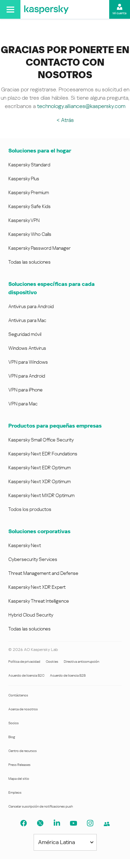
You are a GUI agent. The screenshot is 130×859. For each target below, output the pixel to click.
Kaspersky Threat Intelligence (38, 601)
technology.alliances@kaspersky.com (81, 106)
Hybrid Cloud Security (30, 615)
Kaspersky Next (24, 545)
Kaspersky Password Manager (39, 248)
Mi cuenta (120, 13)
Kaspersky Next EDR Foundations (42, 453)
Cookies (52, 661)
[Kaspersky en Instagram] (90, 823)
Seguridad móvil (24, 334)
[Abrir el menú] (10, 9)
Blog (11, 737)
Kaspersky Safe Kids (29, 206)
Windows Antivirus (27, 348)
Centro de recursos (22, 751)
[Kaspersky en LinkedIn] (57, 823)
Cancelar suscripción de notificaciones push (40, 806)
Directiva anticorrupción (81, 661)
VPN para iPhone (25, 390)
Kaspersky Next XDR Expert (37, 587)
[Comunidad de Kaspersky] (107, 824)
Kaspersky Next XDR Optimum (39, 481)
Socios (13, 723)
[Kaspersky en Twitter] (40, 823)
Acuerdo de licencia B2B (68, 675)
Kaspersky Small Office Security (41, 440)
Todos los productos (29, 509)
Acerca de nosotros (23, 709)
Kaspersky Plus (23, 178)
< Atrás (65, 120)
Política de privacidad (24, 661)
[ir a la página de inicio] (46, 9)
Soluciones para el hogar (39, 150)
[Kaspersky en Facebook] (23, 823)
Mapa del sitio (18, 778)
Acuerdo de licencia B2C (26, 675)
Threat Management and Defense (43, 573)
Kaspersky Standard (29, 164)
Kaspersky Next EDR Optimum (39, 467)
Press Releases (19, 765)
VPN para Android (26, 376)
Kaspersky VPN (24, 220)
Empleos (14, 792)
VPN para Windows (28, 362)
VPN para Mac (22, 403)
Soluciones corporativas (39, 531)
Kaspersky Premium (28, 192)
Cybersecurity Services (32, 559)
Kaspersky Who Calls (29, 234)
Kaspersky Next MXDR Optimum (41, 495)
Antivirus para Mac (27, 320)
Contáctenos (18, 695)
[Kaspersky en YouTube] (73, 823)
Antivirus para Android (31, 306)
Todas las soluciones (29, 262)
